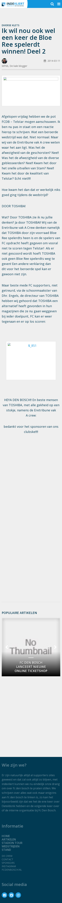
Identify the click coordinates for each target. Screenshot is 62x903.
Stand (6, 850)
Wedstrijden (10, 846)
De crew (7, 856)
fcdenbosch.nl (12, 869)
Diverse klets (10, 25)
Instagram (9, 866)
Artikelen (9, 839)
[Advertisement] (31, 471)
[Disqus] (31, 553)
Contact (7, 859)
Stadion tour (12, 843)
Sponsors (8, 862)
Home (6, 836)
